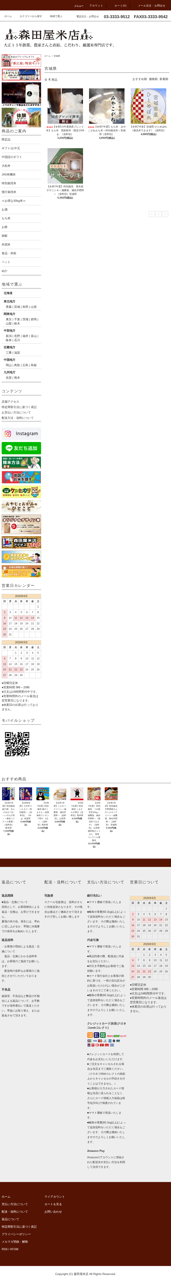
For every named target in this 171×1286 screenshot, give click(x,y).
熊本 (17, 377)
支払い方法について (15, 1204)
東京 (9, 319)
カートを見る (53, 1204)
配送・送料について (15, 1211)
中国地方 (9, 359)
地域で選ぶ (56, 16)
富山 (34, 336)
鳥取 (17, 365)
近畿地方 (9, 347)
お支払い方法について (16, 412)
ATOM (14, 1249)
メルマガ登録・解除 (15, 1241)
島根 (34, 365)
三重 (9, 352)
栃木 (17, 323)
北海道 (8, 293)
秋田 (25, 306)
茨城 (25, 319)
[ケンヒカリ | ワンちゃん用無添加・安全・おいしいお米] (21, 492)
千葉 (17, 319)
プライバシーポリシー (16, 1234)
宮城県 (57, 56)
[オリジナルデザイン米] (21, 94)
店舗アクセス (10, 401)
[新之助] (21, 60)
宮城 (17, 306)
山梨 (9, 323)
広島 (25, 365)
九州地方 (9, 372)
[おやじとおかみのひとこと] (21, 506)
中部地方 (9, 330)
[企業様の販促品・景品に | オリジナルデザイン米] (21, 524)
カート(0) (120, 5)
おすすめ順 (139, 79)
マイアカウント (54, 1196)
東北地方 (9, 301)
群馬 (34, 319)
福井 (25, 336)
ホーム (8, 16)
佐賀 (9, 377)
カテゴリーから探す (31, 16)
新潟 (9, 336)
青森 (9, 306)
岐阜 (9, 340)
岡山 (9, 365)
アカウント (96, 5)
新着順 (164, 79)
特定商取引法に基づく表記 (19, 407)
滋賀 (17, 352)
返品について (10, 1219)
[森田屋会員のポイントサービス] (21, 557)
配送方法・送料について (18, 417)
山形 (34, 306)
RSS (5, 1249)
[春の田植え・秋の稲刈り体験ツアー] (21, 117)
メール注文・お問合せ (152, 5)
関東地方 (9, 314)
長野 (17, 336)
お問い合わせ (53, 1211)
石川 (17, 340)
